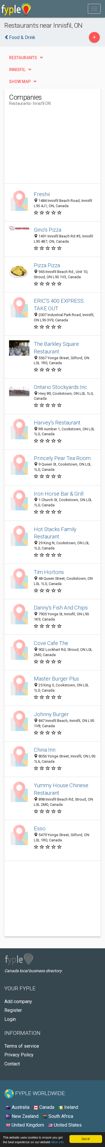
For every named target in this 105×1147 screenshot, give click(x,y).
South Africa (60, 1116)
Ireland (70, 1107)
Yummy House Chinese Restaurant (61, 789)
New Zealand (24, 1116)
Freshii (42, 194)
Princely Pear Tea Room (62, 458)
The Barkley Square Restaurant (56, 348)
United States (67, 1125)
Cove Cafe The (51, 643)
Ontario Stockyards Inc (60, 387)
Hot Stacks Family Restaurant (55, 533)
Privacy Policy (19, 1055)
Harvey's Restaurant (57, 423)
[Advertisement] (53, 146)
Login (10, 1019)
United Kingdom (27, 1125)
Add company (18, 1001)
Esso (40, 828)
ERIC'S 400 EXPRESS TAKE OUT (59, 304)
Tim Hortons (49, 572)
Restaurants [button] (23, 57)
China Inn (44, 750)
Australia (19, 1107)
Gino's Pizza (47, 230)
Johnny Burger (51, 714)
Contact (12, 1064)
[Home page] (16, 8)
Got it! (86, 1139)
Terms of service (21, 1046)
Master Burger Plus (56, 679)
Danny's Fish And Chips (61, 608)
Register (13, 1010)
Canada (46, 1107)
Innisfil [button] (17, 69)
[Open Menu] (94, 9)
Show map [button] (20, 81)
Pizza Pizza (47, 265)
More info (57, 1142)
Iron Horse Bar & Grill (58, 494)
